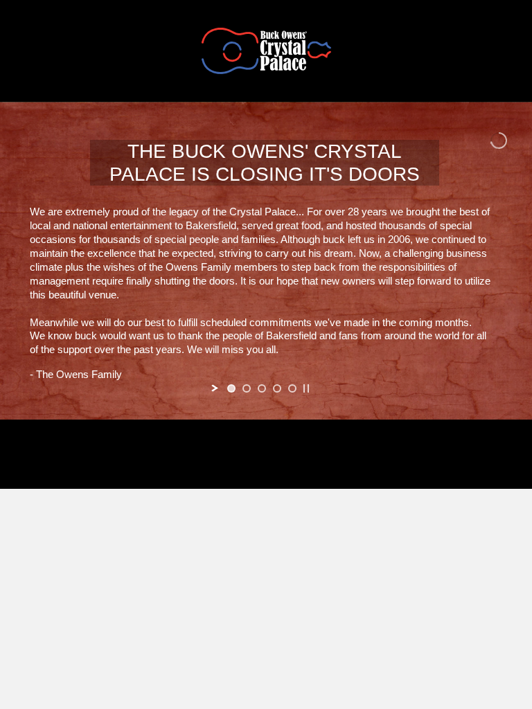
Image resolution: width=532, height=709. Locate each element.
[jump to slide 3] (262, 388)
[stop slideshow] (306, 388)
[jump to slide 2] (246, 388)
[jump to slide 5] (292, 388)
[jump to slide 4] (277, 388)
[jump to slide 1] (231, 388)
